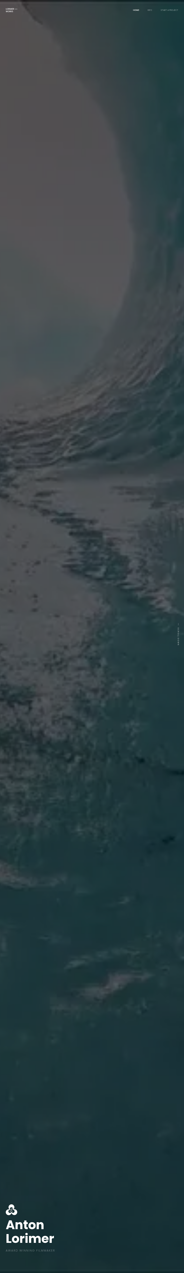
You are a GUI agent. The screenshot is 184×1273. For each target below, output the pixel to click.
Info (150, 10)
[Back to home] (11, 10)
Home (136, 10)
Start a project (169, 10)
